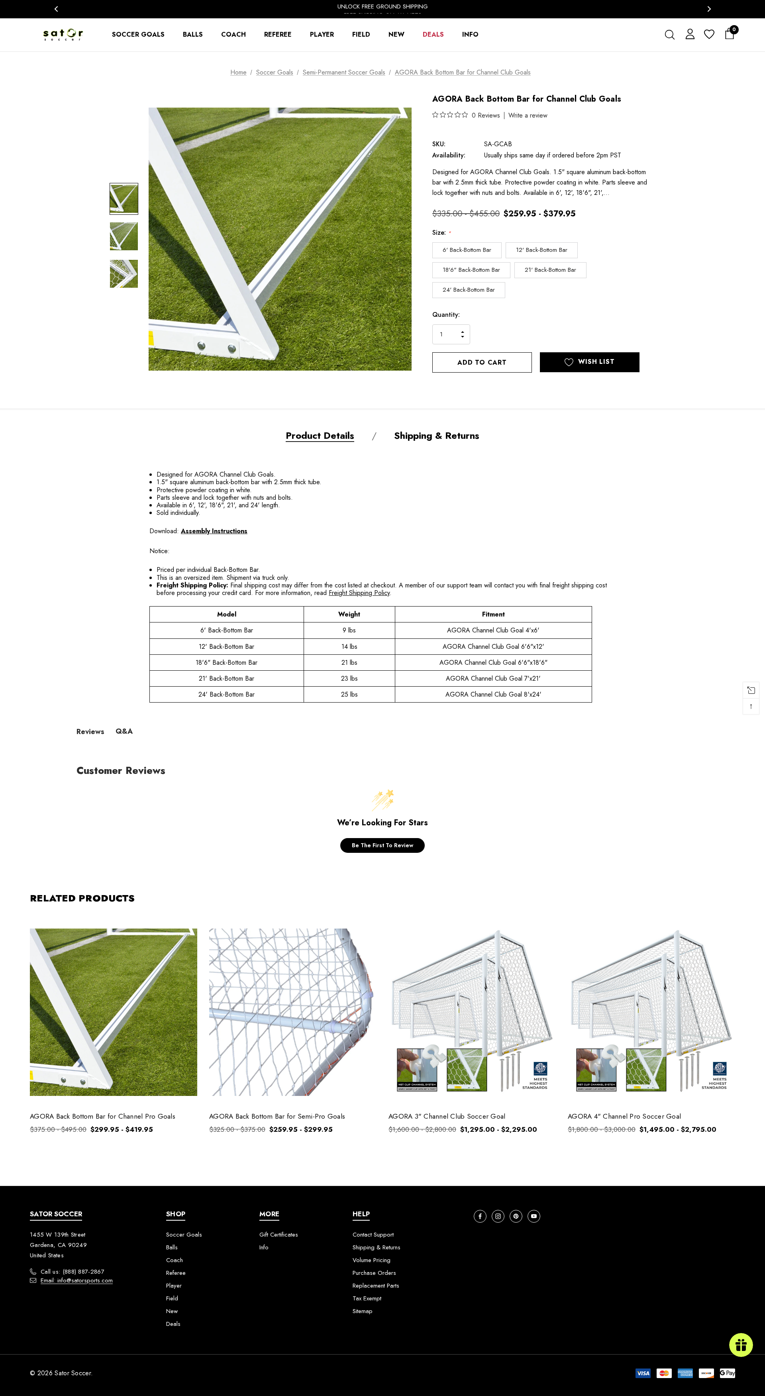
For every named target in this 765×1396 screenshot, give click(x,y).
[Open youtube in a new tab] (534, 1216)
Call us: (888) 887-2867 (72, 1271)
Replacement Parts (376, 1285)
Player (174, 1285)
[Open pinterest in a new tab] (516, 1216)
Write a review (527, 115)
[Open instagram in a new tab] (498, 1216)
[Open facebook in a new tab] (480, 1216)
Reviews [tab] (90, 731)
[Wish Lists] (708, 35)
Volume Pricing (371, 1260)
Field (172, 1298)
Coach (174, 1260)
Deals (173, 1323)
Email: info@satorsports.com (77, 1280)
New (172, 1311)
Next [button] (709, 9)
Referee (176, 1272)
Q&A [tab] (124, 731)
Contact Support (373, 1234)
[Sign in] (688, 33)
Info (264, 1247)
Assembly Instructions (214, 531)
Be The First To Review (382, 845)
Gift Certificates (278, 1234)
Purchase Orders (374, 1272)
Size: (441, 232)
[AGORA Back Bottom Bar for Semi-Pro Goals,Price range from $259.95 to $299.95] (293, 1012)
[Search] (669, 35)
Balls (172, 1247)
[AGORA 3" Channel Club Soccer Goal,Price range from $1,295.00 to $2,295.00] (472, 1012)
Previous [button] (56, 9)
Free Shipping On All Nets (383, 8)
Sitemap (363, 1311)
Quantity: (446, 314)
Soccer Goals (184, 1234)
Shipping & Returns (376, 1247)
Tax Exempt (367, 1298)
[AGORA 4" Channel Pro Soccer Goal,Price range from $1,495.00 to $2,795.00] (651, 1012)
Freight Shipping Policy (359, 592)
